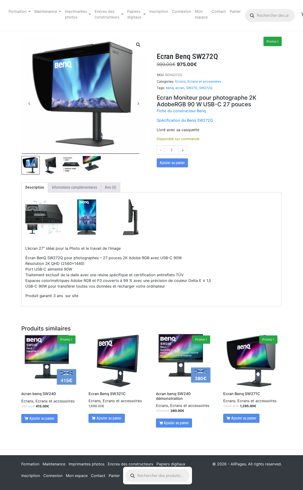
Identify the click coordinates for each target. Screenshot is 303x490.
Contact (218, 11)
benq (170, 88)
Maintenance (45, 11)
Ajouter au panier (172, 162)
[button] (138, 44)
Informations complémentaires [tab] (74, 187)
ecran (179, 88)
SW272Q (205, 88)
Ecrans (180, 81)
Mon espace (201, 14)
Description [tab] (34, 187)
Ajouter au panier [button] (41, 418)
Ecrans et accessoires (204, 81)
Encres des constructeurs (107, 14)
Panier (235, 11)
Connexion (181, 11)
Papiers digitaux (134, 14)
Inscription (158, 11)
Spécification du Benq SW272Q (185, 120)
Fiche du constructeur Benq (181, 110)
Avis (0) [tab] (110, 187)
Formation (18, 11)
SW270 (191, 88)
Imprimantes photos (76, 14)
